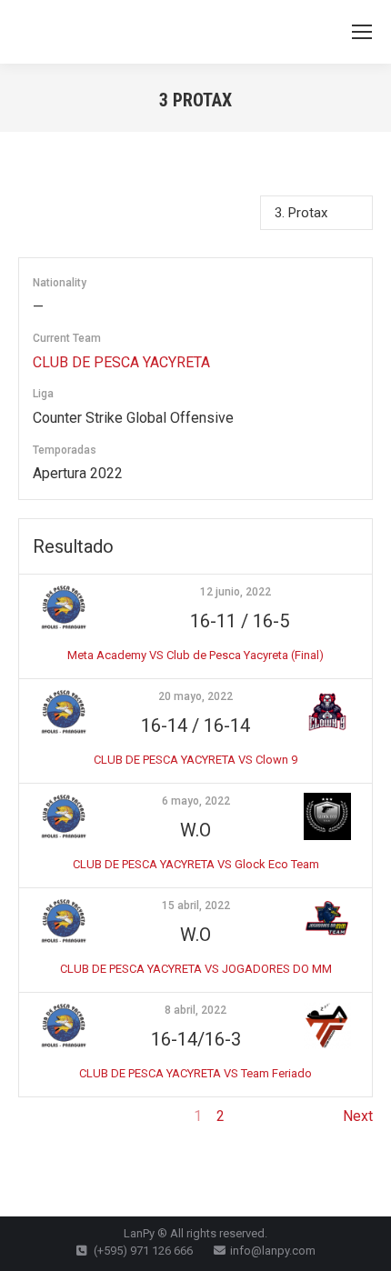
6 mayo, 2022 (196, 801)
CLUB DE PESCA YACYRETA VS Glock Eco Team (196, 864)
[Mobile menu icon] (362, 32)
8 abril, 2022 (195, 1010)
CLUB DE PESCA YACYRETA (121, 362)
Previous (46, 1116)
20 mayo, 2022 (195, 696)
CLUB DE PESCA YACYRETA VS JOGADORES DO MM (196, 969)
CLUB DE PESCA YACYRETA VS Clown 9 (195, 759)
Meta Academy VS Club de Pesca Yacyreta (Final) (195, 655)
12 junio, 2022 (235, 591)
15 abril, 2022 (196, 905)
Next (358, 1116)
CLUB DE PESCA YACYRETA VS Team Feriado (195, 1073)
